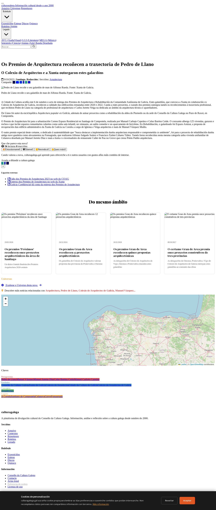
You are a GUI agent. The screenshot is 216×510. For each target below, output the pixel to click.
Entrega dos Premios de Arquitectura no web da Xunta (37, 181)
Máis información (101, 504)
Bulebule (7, 11)
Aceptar (187, 500)
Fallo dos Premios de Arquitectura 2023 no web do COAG (39, 178)
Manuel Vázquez (25, 379)
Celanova (40, 396)
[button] (5, 298)
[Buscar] (33, 47)
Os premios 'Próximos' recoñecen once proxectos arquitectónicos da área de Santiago (22, 254)
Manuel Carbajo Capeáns (86, 379)
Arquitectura (55, 79)
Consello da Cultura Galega (15, 385)
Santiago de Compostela (23, 396)
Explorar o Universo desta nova (21, 285)
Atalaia (13, 26)
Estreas (17, 23)
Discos (25, 23)
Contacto (12, 478)
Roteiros (5, 26)
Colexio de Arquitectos (57, 385)
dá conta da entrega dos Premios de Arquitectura (45, 184)
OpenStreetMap (196, 364)
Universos (15, 8)
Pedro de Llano (9, 379)
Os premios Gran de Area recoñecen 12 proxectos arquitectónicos (75, 252)
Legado (6, 29)
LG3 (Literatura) (30, 40)
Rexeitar (169, 500)
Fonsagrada (57, 396)
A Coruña (6, 396)
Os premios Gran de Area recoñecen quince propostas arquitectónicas (131, 252)
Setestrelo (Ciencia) (11, 43)
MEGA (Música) (47, 40)
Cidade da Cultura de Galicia (83, 385)
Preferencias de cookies (18, 484)
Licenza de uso (15, 486)
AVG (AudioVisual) (11, 40)
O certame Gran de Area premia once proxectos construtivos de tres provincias (189, 252)
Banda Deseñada (44, 43)
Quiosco (33, 23)
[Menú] (2, 3)
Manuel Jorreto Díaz (44, 379)
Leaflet (183, 364)
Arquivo (5, 8)
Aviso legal (13, 481)
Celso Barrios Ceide (64, 379)
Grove (48, 396)
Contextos (13, 433)
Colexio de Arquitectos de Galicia (114, 385)
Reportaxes (26, 8)
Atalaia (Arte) (28, 43)
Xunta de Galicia (37, 385)
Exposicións (7, 23)
